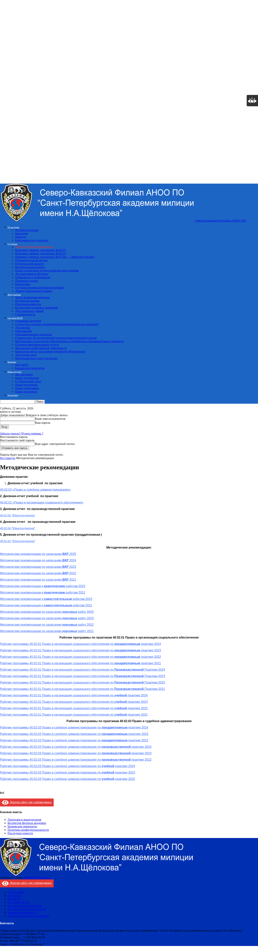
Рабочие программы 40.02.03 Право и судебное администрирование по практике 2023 (74, 734)
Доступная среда (26, 354)
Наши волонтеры (26, 391)
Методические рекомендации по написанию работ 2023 (47, 618)
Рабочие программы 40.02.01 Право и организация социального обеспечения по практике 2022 (80, 656)
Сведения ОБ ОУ (15, 318)
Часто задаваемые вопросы (32, 297)
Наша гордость (14, 372)
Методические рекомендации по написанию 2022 (38, 573)
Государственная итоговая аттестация (39, 287)
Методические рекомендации (34, 246)
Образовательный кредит (31, 260)
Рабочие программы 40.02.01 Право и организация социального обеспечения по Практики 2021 (82, 689)
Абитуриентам (14, 294)
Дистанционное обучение (31, 273)
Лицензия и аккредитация (24, 819)
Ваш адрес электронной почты (55, 443)
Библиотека (22, 284)
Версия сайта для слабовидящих (30, 802)
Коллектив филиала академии (27, 823)
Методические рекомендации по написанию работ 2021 (47, 631)
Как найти (22, 364)
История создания (26, 230)
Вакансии (21, 233)
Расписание (13, 395)
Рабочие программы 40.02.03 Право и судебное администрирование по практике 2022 (74, 740)
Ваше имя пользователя (50, 418)
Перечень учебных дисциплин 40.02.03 (40, 253)
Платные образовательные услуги (37, 344)
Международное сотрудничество (36, 358)
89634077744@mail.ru (37, 877)
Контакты (12, 362)
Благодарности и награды (31, 240)
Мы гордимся (24, 374)
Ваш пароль (42, 422)
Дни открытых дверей (29, 311)
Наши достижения (27, 377)
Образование (23, 331)
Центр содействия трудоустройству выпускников (47, 270)
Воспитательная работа (30, 267)
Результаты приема (27, 300)
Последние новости (20, 833)
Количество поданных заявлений (36, 307)
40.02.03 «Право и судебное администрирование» (35, 489)
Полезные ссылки (26, 280)
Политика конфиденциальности (28, 829)
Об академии (13, 227)
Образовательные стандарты (33, 334)
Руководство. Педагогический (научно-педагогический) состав (56, 337)
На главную (7, 458)
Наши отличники (26, 384)
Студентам (12, 244)
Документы (22, 327)
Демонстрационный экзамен (33, 291)
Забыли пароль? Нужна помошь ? (21, 433)
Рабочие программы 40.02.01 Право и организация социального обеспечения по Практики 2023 (82, 676)
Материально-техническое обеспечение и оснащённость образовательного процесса (69, 341)
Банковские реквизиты (30, 368)
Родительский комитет (29, 263)
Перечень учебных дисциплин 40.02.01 (40, 250)
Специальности (25, 314)
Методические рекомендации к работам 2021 (42, 592)
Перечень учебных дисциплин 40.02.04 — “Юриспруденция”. (55, 256)
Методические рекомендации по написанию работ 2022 (47, 624)
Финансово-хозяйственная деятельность (41, 348)
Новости (20, 236)
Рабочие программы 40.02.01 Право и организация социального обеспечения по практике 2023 (80, 650)
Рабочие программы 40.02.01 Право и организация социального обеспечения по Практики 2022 (82, 682)
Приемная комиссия (28, 304)
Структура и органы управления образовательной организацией (56, 324)
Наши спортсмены (27, 388)
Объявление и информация (32, 277)
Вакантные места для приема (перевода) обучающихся (50, 351)
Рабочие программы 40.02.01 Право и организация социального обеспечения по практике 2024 (74, 695)
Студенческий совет (28, 381)
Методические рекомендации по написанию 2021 (38, 579)
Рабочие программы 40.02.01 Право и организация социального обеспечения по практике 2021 (80, 663)
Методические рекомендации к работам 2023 (42, 586)
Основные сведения (28, 320)
